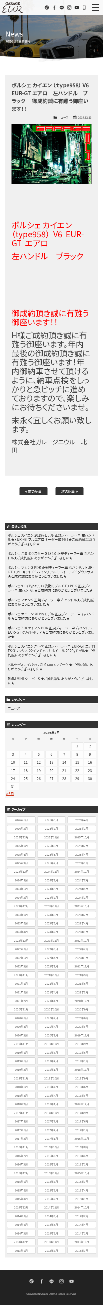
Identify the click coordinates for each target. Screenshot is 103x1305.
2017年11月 (21, 1113)
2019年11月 (21, 1044)
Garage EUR (12, 7)
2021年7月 (51, 983)
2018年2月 (21, 1104)
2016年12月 (81, 1138)
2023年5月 (51, 923)
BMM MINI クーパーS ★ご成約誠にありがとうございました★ (50, 681)
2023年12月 (21, 906)
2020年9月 (81, 1009)
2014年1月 (81, 1233)
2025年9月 (21, 846)
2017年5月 (21, 1130)
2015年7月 (81, 1181)
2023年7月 (81, 915)
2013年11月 (51, 1242)
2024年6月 (21, 889)
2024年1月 (81, 897)
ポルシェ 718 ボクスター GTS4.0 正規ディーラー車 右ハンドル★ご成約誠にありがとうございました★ (51, 555)
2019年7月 (51, 1052)
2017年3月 (81, 1130)
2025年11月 (51, 837)
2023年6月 (21, 923)
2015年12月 (21, 1173)
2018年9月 (81, 1078)
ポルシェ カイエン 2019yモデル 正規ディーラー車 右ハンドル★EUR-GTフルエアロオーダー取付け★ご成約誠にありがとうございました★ (51, 539)
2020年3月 (81, 1026)
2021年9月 (81, 975)
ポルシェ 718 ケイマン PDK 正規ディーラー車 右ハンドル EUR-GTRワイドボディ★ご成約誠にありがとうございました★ (51, 632)
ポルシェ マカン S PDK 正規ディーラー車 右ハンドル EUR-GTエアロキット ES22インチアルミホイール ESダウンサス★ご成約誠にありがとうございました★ (51, 572)
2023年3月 (21, 932)
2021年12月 (81, 966)
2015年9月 (21, 1181)
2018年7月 (51, 1087)
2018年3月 (81, 1095)
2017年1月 (51, 1138)
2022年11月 (51, 940)
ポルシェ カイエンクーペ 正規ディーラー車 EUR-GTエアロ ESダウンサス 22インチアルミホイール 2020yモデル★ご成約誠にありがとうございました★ (51, 650)
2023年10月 (81, 906)
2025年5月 (51, 854)
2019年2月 (21, 1069)
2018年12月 (81, 1069)
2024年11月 (51, 871)
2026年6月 (21, 820)
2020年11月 (21, 1009)
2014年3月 (21, 1233)
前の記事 (34, 491)
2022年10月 (81, 940)
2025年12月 (21, 837)
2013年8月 (51, 1250)
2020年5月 (21, 1026)
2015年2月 (51, 1199)
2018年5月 (21, 1095)
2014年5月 (51, 1224)
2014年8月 (51, 1216)
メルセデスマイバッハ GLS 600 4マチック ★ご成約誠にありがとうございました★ (50, 667)
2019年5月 (21, 1061)
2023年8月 (51, 915)
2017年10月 (51, 1113)
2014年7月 (81, 1216)
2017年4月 (51, 1130)
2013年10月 (81, 1242)
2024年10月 (81, 871)
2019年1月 (51, 1069)
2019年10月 (51, 1044)
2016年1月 (81, 1164)
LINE (62, 7)
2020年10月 (51, 1009)
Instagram (69, 7)
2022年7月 (81, 949)
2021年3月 (81, 992)
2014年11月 (51, 1207)
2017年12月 (81, 1104)
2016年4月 (81, 1156)
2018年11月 (21, 1078)
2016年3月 (21, 1164)
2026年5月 (51, 820)
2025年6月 (21, 854)
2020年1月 (51, 1035)
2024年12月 (21, 871)
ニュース (63, 117)
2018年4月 (51, 1095)
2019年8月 (21, 1052)
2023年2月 (51, 932)
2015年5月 (51, 1190)
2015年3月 (21, 1199)
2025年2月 (51, 863)
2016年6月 (51, 1156)
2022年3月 (81, 958)
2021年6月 (81, 983)
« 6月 (10, 793)
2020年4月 (51, 1026)
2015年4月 (81, 1190)
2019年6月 (81, 1052)
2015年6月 (21, 1190)
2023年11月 (51, 906)
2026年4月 (81, 820)
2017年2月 (21, 1138)
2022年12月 (21, 940)
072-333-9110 (84, 7)
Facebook (54, 7)
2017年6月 (81, 1121)
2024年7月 (81, 880)
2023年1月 (81, 932)
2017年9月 (81, 1113)
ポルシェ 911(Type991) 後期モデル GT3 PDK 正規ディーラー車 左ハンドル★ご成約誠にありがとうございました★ (51, 588)
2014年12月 (21, 1207)
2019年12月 (81, 1035)
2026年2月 (51, 828)
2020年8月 (21, 1018)
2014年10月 (81, 1207)
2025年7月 (81, 846)
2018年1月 (51, 1104)
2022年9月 (21, 949)
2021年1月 (51, 1001)
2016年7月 (21, 1156)
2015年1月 (81, 1199)
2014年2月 (51, 1233)
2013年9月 (21, 1250)
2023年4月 (81, 923)
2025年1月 (81, 863)
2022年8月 (51, 949)
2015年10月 (81, 1173)
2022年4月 (51, 958)
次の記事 (68, 491)
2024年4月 (81, 889)
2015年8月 (51, 1181)
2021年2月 (21, 1001)
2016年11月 (21, 1147)
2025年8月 (51, 846)
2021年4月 (51, 992)
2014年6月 (21, 1224)
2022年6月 (21, 958)
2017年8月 (21, 1121)
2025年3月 (21, 863)
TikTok (46, 7)
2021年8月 (21, 983)
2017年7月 (51, 1121)
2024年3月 (21, 897)
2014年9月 (21, 1216)
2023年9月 (21, 915)
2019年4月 (51, 1061)
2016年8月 (81, 1147)
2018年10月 (51, 1078)
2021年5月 (21, 992)
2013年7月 (81, 1250)
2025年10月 (81, 837)
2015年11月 (51, 1173)
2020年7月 (51, 1018)
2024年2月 (51, 897)
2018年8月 (21, 1087)
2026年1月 (81, 828)
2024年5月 (51, 889)
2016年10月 (51, 1147)
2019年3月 (81, 1061)
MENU (95, 7)
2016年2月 (51, 1164)
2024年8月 (51, 880)
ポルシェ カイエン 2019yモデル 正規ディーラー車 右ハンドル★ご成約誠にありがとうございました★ (51, 616)
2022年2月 (21, 966)
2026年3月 (21, 828)
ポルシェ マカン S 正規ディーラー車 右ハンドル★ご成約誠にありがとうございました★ (51, 602)
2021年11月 (21, 975)
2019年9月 (81, 1044)
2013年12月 (21, 1242)
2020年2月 (21, 1035)
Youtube (76, 7)
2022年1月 (51, 966)
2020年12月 (81, 1001)
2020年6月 (81, 1018)
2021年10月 (51, 975)
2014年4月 (81, 1224)
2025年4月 (81, 854)
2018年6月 (81, 1087)
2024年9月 (21, 880)
